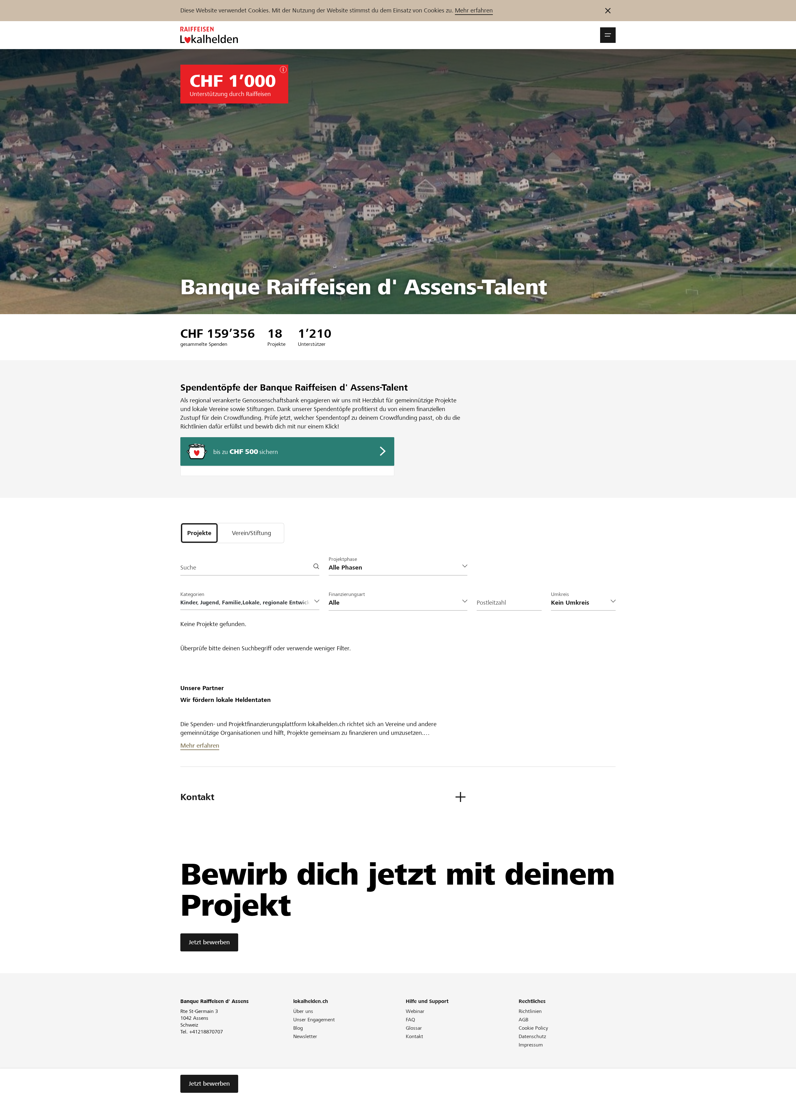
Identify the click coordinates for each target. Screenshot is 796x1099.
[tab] (199, 533)
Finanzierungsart (347, 594)
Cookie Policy (533, 1028)
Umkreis (560, 594)
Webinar (415, 1011)
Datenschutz (532, 1036)
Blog (298, 1028)
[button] (608, 35)
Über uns (303, 1011)
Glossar (414, 1028)
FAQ (410, 1020)
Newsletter (305, 1036)
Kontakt (414, 1036)
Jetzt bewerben (209, 942)
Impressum (531, 1045)
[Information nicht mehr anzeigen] (608, 10)
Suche (188, 567)
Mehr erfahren (474, 10)
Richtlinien (530, 1011)
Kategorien (192, 594)
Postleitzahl (491, 602)
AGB (523, 1020)
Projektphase (343, 559)
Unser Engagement (314, 1020)
